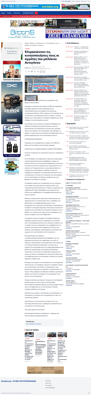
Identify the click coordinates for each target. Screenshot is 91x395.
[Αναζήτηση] (36, 13)
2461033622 (69, 255)
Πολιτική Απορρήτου (50, 387)
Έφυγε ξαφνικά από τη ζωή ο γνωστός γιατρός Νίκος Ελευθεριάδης (78, 128)
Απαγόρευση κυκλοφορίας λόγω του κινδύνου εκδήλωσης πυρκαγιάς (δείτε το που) (41, 16)
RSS (89, 393)
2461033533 (69, 248)
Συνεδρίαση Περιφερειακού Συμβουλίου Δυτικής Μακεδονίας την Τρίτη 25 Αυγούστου (81, 118)
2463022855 (69, 193)
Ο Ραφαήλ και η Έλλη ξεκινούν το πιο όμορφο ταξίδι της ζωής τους (78, 175)
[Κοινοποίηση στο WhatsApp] (35, 71)
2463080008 (69, 218)
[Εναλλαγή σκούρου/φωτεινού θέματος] (89, 1)
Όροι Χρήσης (49, 385)
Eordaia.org (30, 321)
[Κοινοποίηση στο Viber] (32, 71)
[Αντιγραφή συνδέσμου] (41, 71)
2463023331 (69, 202)
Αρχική (73, 1)
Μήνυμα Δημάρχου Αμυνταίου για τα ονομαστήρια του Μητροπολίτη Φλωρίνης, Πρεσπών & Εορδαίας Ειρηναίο (81, 111)
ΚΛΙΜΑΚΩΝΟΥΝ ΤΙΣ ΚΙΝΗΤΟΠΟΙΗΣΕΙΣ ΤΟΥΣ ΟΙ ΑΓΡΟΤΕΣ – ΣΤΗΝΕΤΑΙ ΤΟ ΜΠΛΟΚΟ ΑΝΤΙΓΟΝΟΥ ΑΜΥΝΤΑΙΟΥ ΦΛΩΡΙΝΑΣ (40, 348)
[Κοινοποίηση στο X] (29, 71)
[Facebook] (2, 385)
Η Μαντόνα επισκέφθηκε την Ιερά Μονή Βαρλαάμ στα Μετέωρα (81, 53)
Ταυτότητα (48, 380)
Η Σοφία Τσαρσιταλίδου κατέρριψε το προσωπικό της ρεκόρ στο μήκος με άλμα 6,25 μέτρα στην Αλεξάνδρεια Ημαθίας (79, 137)
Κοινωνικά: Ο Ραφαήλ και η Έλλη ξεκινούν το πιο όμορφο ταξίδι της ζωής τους (79, 153)
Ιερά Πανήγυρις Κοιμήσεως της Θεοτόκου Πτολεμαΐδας (77, 164)
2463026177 (69, 228)
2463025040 (69, 211)
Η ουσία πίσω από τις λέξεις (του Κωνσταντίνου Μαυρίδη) (77, 142)
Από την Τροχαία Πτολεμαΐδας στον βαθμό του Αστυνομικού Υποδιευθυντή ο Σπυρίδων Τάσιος (79, 147)
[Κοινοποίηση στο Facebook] (26, 71)
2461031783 (69, 271)
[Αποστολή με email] (38, 71)
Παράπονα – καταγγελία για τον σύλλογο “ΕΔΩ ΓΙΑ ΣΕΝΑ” (81, 47)
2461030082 (69, 262)
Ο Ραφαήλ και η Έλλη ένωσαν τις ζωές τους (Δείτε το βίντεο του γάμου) (79, 132)
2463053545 (69, 238)
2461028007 (69, 278)
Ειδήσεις (78, 1)
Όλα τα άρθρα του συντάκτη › (33, 323)
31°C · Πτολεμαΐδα (66, 1)
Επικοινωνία (84, 1)
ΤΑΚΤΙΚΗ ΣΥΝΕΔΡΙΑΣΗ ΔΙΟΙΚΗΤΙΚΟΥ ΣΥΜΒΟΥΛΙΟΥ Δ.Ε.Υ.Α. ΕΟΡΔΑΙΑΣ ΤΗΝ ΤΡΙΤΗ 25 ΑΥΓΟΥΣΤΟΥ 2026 (81, 85)
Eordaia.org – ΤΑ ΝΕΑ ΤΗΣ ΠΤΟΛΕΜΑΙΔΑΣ (18, 381)
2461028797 (69, 285)
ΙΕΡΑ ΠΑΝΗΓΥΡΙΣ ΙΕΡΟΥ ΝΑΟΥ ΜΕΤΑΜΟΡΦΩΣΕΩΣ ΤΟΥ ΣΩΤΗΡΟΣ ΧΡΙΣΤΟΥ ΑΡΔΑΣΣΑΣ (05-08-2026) (78, 159)
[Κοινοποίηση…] (44, 71)
